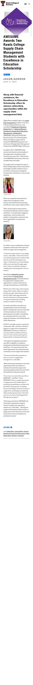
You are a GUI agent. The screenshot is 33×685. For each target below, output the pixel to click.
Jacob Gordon (14, 78)
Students (14, 435)
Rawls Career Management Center (13, 277)
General (26, 431)
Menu (25, 3)
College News (10, 431)
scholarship (20, 435)
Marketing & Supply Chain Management (14, 433)
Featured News (19, 431)
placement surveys (18, 274)
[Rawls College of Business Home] (2, 3)
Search (29, 3)
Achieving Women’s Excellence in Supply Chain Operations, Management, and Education (15, 131)
